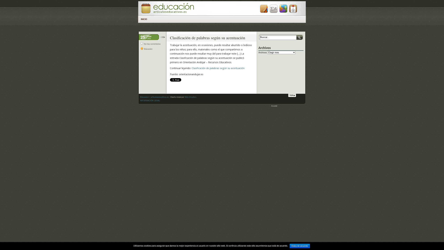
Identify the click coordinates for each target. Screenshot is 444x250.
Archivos (262, 52)
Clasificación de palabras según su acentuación (218, 68)
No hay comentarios (152, 44)
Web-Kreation (190, 97)
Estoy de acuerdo (300, 246)
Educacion (148, 49)
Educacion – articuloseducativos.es (154, 97)
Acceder (274, 106)
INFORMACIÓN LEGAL (150, 100)
